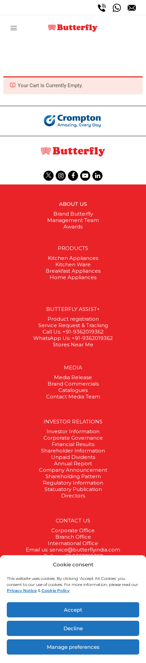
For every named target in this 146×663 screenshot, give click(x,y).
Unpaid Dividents (73, 457)
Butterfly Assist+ (73, 309)
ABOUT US (73, 204)
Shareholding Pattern (73, 476)
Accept (73, 610)
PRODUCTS (73, 248)
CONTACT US (73, 520)
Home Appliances (73, 277)
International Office (73, 543)
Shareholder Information (73, 450)
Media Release (73, 377)
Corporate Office (73, 530)
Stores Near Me (73, 344)
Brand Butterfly (73, 214)
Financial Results (73, 444)
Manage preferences (73, 647)
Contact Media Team (73, 396)
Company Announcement (73, 470)
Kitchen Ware (73, 264)
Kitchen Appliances (73, 258)
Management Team (73, 220)
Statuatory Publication (73, 489)
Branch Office (73, 537)
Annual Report (73, 463)
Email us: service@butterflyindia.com (73, 549)
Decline (73, 628)
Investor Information (73, 431)
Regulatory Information (73, 483)
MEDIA (73, 367)
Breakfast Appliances (73, 271)
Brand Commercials (73, 383)
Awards (73, 226)
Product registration (73, 319)
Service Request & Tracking (73, 325)
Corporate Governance (73, 438)
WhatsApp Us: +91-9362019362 (73, 338)
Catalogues (73, 390)
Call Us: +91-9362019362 (73, 331)
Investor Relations (73, 421)
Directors (73, 495)
